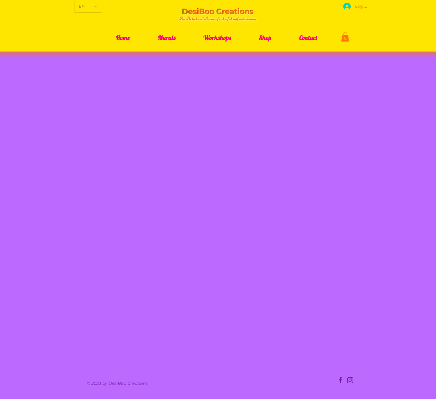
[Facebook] (340, 380)
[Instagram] (350, 380)
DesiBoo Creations (218, 11)
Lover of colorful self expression (230, 18)
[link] (345, 36)
